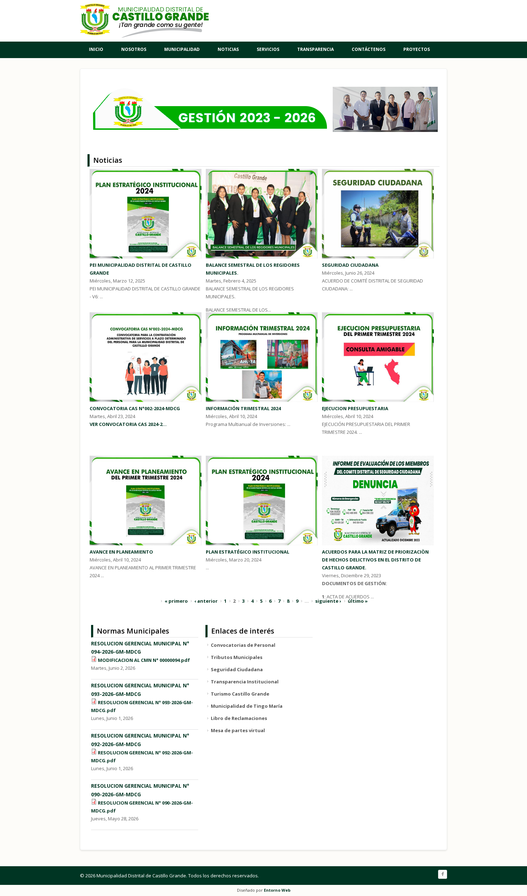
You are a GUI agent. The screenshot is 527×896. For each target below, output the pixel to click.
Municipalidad (182, 49)
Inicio (96, 49)
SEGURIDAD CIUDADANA (350, 265)
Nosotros (133, 49)
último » (358, 601)
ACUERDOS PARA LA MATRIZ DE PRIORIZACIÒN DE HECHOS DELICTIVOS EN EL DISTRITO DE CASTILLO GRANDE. (375, 560)
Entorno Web (277, 890)
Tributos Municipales (236, 657)
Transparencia (315, 49)
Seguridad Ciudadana (237, 669)
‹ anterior (206, 601)
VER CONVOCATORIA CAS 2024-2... (128, 424)
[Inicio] (144, 21)
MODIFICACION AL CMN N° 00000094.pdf (144, 660)
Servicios (268, 49)
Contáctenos (368, 49)
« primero (176, 601)
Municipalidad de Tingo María (247, 706)
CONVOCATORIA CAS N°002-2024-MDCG (135, 408)
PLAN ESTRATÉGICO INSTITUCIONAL (247, 552)
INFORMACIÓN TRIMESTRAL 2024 (243, 408)
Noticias (228, 49)
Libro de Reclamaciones (239, 718)
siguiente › (328, 601)
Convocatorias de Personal (243, 645)
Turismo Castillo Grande (240, 694)
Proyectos (416, 49)
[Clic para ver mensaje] (262, 130)
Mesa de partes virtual (238, 730)
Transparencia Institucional (245, 681)
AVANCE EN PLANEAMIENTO (121, 552)
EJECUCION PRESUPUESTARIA (355, 408)
